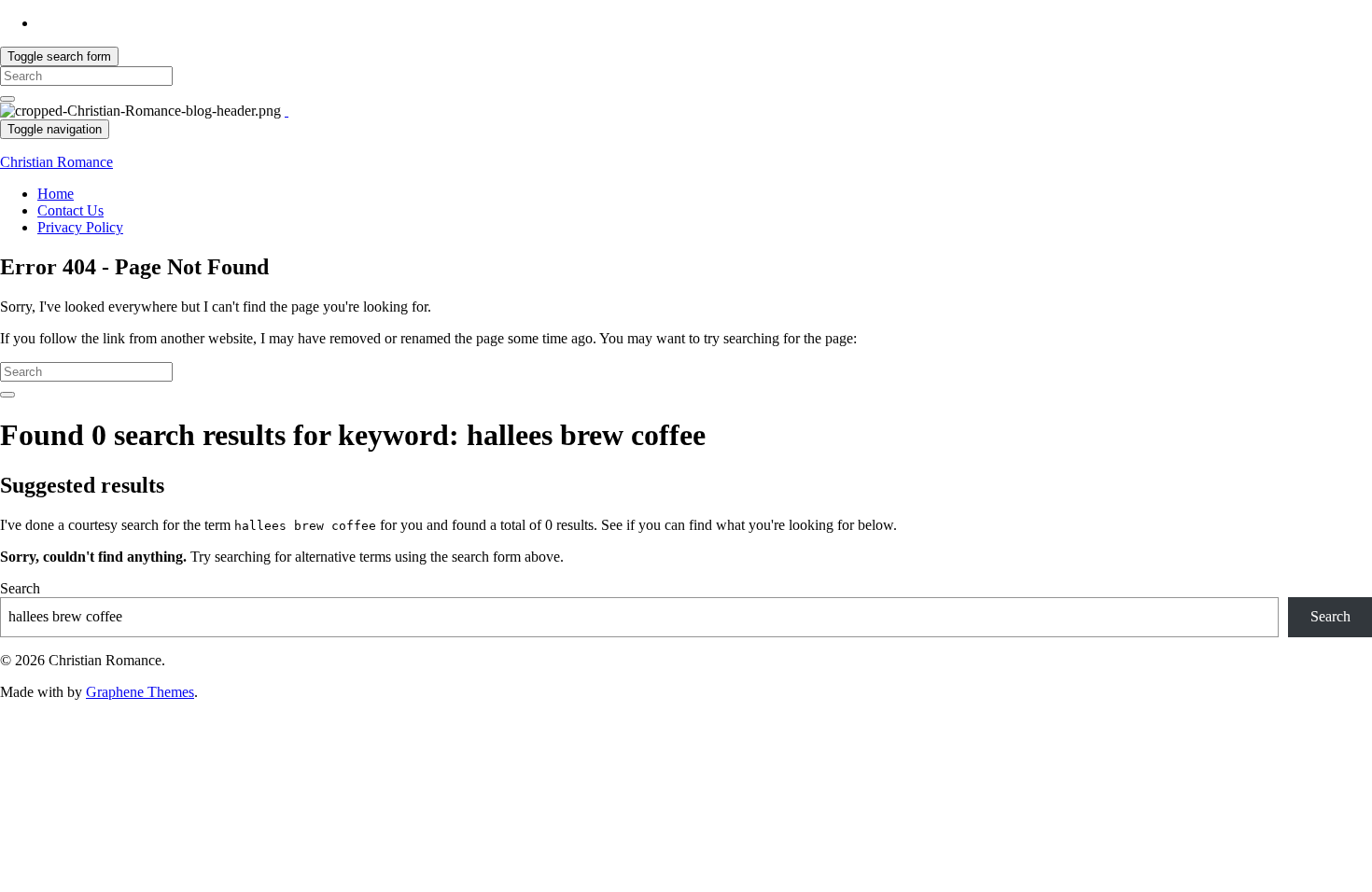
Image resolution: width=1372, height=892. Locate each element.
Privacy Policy (80, 227)
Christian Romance (56, 162)
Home (55, 194)
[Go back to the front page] (286, 110)
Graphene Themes (140, 692)
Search (20, 588)
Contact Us (70, 210)
